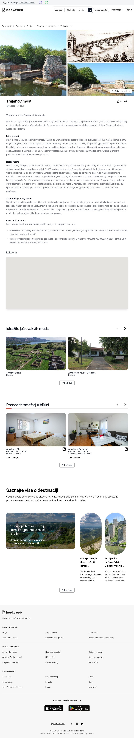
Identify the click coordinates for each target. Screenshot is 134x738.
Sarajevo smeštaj (96, 657)
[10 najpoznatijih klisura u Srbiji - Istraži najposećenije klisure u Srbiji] (90, 534)
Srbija (29, 26)
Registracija (7, 682)
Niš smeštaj (50, 657)
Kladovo (40, 26)
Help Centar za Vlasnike (12, 687)
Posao (48, 687)
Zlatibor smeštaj (95, 652)
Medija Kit (93, 687)
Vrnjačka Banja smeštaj (12, 657)
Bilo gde (58, 10)
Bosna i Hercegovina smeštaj (101, 638)
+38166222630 (27, 2)
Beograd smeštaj (9, 652)
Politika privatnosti (47, 733)
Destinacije (7, 677)
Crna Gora (93, 632)
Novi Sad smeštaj (52, 652)
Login (91, 677)
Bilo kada (70, 10)
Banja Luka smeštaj (10, 662)
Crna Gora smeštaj (10, 638)
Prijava (129, 10)
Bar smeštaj (93, 662)
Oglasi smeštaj (51, 677)
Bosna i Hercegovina (54, 638)
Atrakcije (52, 26)
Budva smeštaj (51, 662)
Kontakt (48, 682)
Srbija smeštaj (51, 632)
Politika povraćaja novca (83, 733)
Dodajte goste (84, 10)
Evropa (19, 26)
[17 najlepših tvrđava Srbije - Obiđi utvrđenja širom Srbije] (115, 534)
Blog (91, 682)
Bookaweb (6, 26)
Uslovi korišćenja (64, 733)
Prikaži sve (67, 383)
